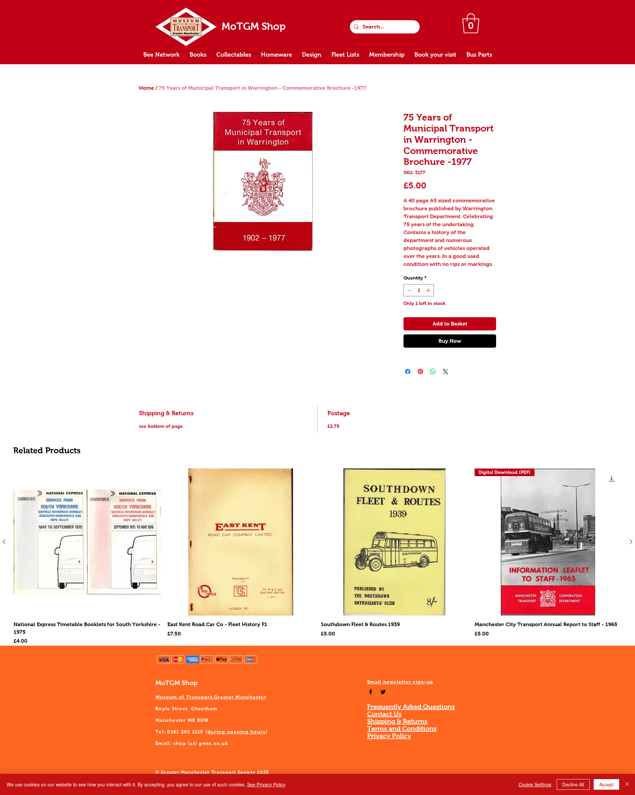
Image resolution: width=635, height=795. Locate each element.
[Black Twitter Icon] (383, 691)
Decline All (573, 784)
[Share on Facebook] (408, 371)
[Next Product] (631, 542)
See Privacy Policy (266, 784)
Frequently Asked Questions (411, 706)
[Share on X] (445, 371)
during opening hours (236, 731)
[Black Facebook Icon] (370, 691)
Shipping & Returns (397, 721)
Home (146, 88)
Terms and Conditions (402, 728)
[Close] (627, 784)
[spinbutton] (419, 290)
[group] (317, 556)
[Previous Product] (4, 542)
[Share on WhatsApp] (433, 371)
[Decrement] (408, 290)
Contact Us (384, 714)
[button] (470, 23)
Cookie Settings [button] (535, 784)
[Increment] (429, 290)
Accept (606, 784)
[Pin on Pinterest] (420, 371)
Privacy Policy (389, 735)
